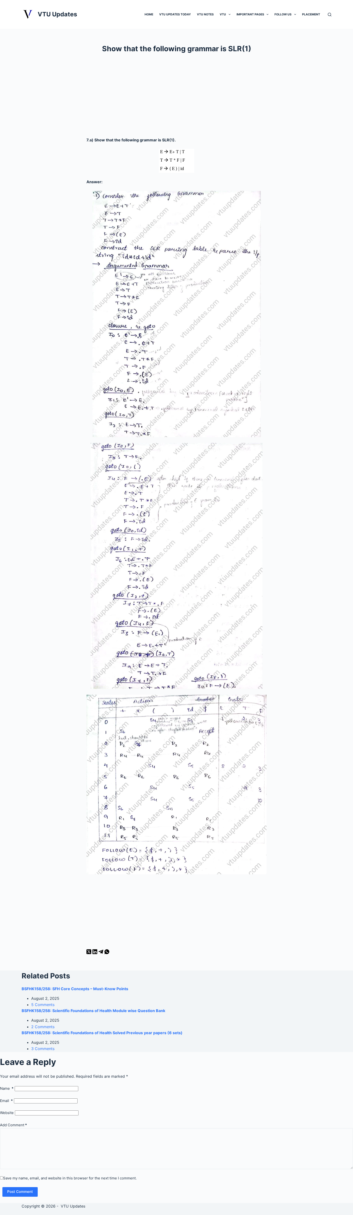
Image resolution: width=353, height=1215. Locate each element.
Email (6, 1100)
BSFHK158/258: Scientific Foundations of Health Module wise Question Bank (93, 1010)
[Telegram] (101, 952)
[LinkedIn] (95, 952)
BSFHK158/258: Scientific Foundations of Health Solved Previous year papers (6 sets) (102, 1032)
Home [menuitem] (149, 14)
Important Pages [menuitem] (250, 14)
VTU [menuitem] (223, 14)
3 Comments (43, 1048)
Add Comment (13, 1125)
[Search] (329, 14)
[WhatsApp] (106, 952)
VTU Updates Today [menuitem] (175, 14)
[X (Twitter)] (89, 952)
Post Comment (20, 1191)
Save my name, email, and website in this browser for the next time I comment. (70, 1178)
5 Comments (43, 1004)
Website (7, 1112)
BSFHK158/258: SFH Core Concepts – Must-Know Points (75, 988)
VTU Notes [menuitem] (205, 14)
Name (6, 1088)
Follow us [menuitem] (283, 14)
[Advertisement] (176, 97)
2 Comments (43, 1026)
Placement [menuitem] (311, 14)
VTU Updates (57, 14)
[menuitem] (229, 14)
